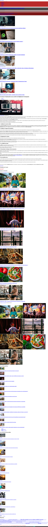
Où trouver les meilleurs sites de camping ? (5, 481)
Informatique (1, 165)
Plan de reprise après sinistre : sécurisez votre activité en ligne (12, 94)
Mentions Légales (3, 429)
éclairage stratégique (45, 523)
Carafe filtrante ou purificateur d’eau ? (5, 490)
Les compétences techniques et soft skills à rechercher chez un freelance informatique (17, 68)
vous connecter (5, 172)
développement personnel (21, 520)
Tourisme (2, 4)
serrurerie (24, 523)
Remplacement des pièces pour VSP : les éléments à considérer (8, 499)
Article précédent (2, 168)
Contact (2, 6)
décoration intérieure (13, 520)
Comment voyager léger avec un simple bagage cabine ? (8, 246)
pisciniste (1, 523)
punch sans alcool (15, 523)
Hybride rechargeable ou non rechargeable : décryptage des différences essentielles (12, 406)
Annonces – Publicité (3, 430)
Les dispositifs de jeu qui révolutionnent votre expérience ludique (13, 28)
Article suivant (1, 169)
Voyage (39, 523)
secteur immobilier (21, 523)
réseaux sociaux (18, 523)
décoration (7, 520)
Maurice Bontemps (3, 230)
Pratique (2, 2)
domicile (1, 520)
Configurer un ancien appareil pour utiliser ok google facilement (12, 54)
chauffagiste (30, 519)
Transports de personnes (3, 498)
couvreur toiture (44, 519)
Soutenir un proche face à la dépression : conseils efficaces (7, 506)
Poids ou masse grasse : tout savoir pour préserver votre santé (9, 370)
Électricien (42, 523)
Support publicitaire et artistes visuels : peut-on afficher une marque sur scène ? (8, 13)
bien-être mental (24, 519)
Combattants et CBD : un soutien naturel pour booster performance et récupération (12, 301)
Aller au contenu (2, 0)
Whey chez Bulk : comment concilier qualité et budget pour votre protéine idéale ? (12, 427)
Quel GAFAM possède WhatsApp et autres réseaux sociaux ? (11, 41)
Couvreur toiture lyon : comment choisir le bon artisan (8, 422)
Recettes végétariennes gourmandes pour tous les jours (8, 283)
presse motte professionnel (11, 523)
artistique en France (6, 519)
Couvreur (41, 519)
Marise (2, 248)
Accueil (2, 428)
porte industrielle (7, 523)
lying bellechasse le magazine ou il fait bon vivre (12, 8)
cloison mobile (35, 519)
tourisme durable (31, 523)
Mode (2, 5)
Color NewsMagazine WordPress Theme (16, 525)
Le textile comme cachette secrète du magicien (5, 14)
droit (4, 520)
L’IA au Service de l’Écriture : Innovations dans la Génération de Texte (13, 81)
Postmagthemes (24, 525)
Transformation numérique (35, 523)
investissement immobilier (6, 522)
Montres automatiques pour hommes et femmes (6, 456)
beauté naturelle (19, 519)
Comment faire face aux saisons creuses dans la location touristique (9, 447)
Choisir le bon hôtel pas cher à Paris (4, 472)
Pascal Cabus (2, 190)
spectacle (27, 523)
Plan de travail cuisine (4, 523)
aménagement (2, 519)
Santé (0, 462)
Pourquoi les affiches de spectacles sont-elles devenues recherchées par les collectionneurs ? (14, 265)
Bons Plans (2, 3)
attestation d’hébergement (12, 519)
